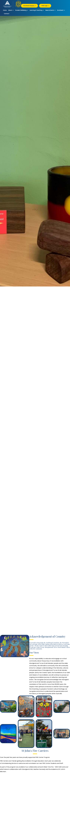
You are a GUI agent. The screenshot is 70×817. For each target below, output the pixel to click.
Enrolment (60, 10)
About (10, 10)
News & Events (49, 10)
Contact (6, 14)
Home (5, 10)
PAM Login (44, 6)
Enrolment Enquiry (28, 6)
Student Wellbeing (21, 10)
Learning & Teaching (36, 10)
